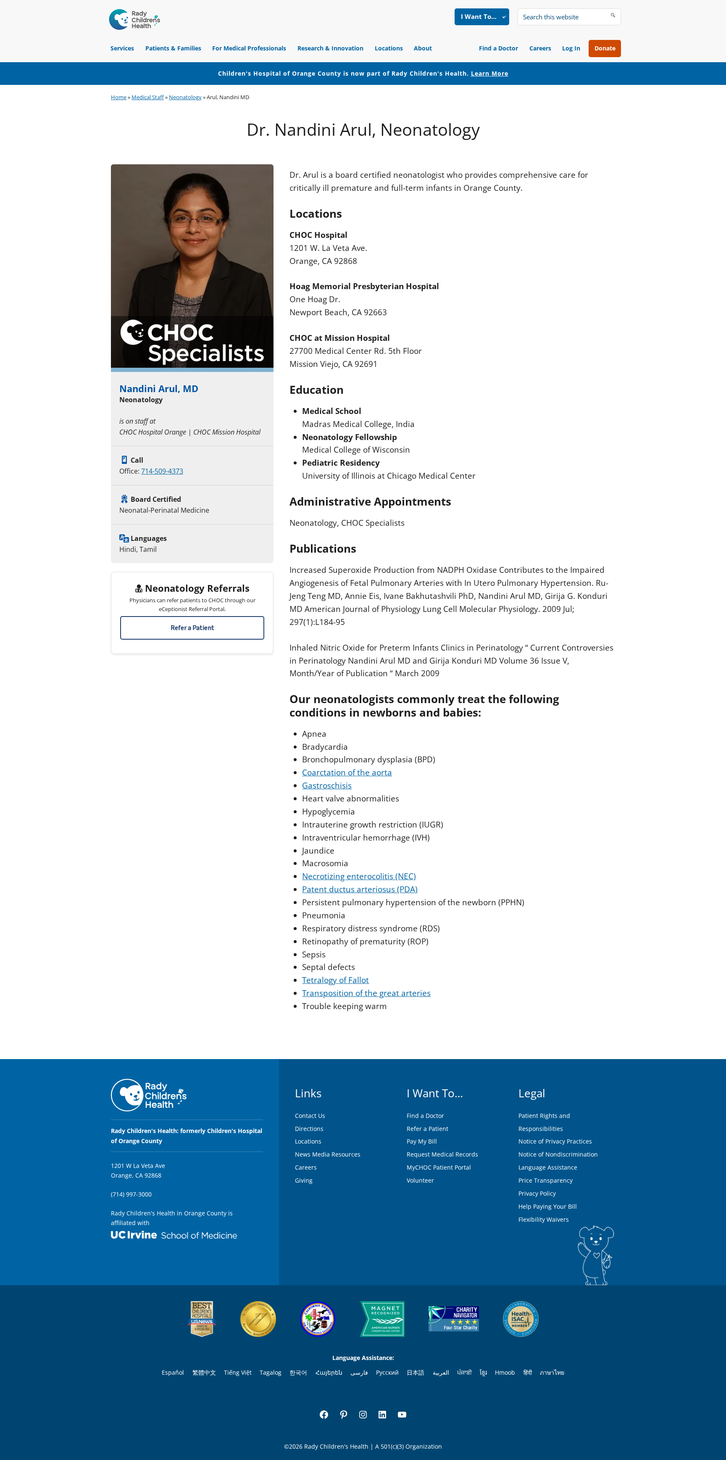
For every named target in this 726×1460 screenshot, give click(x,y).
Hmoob (505, 1372)
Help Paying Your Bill (547, 1206)
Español (173, 1372)
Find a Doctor (498, 48)
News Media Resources (327, 1154)
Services (122, 48)
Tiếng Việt (238, 1372)
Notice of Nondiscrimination (558, 1154)
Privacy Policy (537, 1193)
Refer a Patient (192, 627)
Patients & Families (173, 48)
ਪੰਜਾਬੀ (464, 1372)
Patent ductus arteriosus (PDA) (360, 889)
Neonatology (185, 97)
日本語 (415, 1372)
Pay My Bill (422, 1141)
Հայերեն (329, 1372)
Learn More (489, 73)
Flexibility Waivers (543, 1219)
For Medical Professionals (249, 48)
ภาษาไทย (552, 1372)
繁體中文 (204, 1372)
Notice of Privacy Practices (555, 1141)
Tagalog (270, 1372)
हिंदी (527, 1372)
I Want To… (479, 16)
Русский (387, 1372)
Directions (309, 1129)
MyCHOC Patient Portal (439, 1167)
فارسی (359, 1372)
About (423, 48)
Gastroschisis (327, 785)
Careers (540, 48)
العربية (441, 1372)
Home (118, 97)
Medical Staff (148, 97)
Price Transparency (545, 1180)
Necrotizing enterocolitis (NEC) (359, 876)
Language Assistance (547, 1167)
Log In (571, 48)
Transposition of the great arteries (366, 993)
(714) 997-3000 (131, 1194)
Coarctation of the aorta (347, 772)
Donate (605, 48)
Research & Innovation (330, 48)
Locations (389, 48)
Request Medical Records (442, 1154)
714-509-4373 (162, 471)
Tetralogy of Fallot (335, 980)
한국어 (298, 1372)
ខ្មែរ (483, 1372)
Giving (304, 1180)
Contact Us (310, 1116)
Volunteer (420, 1180)
